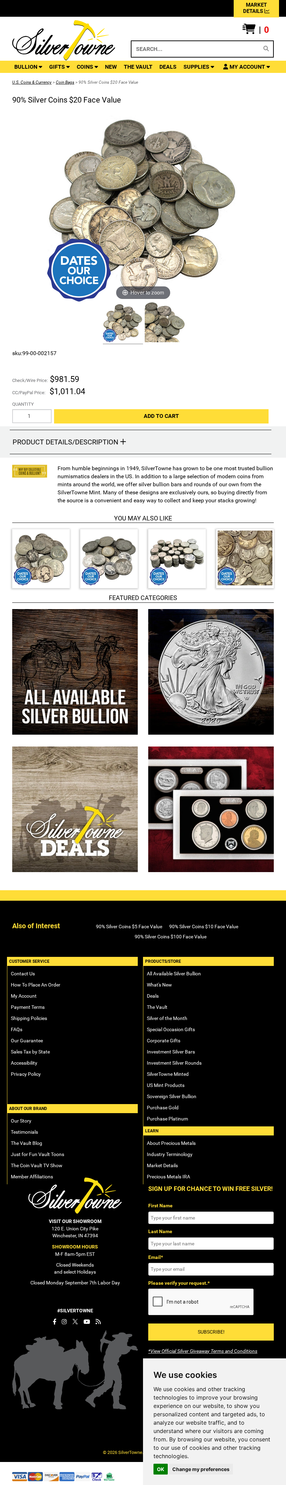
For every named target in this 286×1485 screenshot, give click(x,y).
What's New (159, 985)
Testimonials (24, 1132)
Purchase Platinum (167, 1119)
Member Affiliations (32, 1176)
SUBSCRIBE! (211, 1332)
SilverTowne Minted (168, 1074)
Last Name (160, 1231)
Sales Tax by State (30, 1052)
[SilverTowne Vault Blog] (98, 1321)
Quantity (23, 404)
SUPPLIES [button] (197, 66)
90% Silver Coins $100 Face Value (170, 936)
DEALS (167, 66)
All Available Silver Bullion (174, 973)
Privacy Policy (26, 1074)
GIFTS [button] (57, 66)
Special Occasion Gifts (171, 1029)
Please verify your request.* (179, 1283)
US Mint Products (166, 1085)
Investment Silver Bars (171, 1052)
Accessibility (24, 1063)
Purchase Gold (163, 1107)
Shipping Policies (29, 1018)
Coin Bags (65, 82)
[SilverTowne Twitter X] (75, 1321)
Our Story (21, 1121)
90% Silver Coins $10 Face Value (203, 926)
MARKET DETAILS (255, 8)
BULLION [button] (26, 66)
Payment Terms (28, 1007)
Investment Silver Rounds (174, 1063)
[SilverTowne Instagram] (64, 1321)
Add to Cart (161, 416)
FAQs (16, 1029)
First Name (160, 1205)
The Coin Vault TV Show (36, 1165)
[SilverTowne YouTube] (86, 1321)
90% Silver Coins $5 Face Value (129, 926)
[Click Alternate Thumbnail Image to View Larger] (122, 323)
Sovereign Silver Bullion (171, 1096)
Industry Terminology (170, 1154)
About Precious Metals (171, 1143)
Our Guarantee (27, 1040)
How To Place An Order (35, 985)
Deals (153, 996)
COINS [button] (86, 66)
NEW (111, 66)
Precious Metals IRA (168, 1176)
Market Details (162, 1165)
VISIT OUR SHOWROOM (75, 1221)
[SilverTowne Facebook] (54, 1321)
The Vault (157, 1007)
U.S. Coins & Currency (32, 82)
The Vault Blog (26, 1143)
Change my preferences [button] (200, 1469)
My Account (24, 996)
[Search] (266, 49)
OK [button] (160, 1469)
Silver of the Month (167, 1018)
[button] (255, 30)
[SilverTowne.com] (63, 40)
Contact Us (23, 973)
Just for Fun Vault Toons (37, 1154)
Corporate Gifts (163, 1040)
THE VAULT (138, 66)
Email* (155, 1257)
